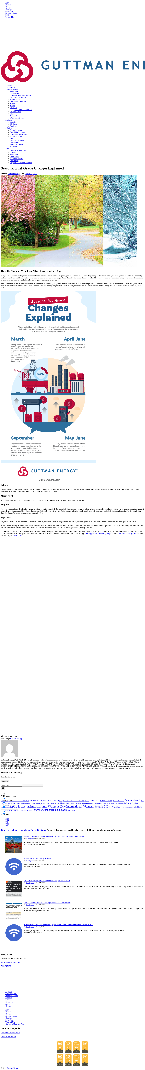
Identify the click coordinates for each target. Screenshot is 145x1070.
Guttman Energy (13, 174)
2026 (7, 819)
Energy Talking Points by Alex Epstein (23, 829)
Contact (8, 7)
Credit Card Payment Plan (14, 1024)
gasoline (99, 803)
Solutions (8, 128)
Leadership (14, 153)
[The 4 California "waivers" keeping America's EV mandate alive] (13, 919)
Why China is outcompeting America (37, 859)
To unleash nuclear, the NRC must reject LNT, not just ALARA (47, 881)
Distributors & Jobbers (18, 97)
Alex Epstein (30, 838)
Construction (14, 93)
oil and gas (124, 807)
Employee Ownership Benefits (21, 163)
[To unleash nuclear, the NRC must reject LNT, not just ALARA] (13, 896)
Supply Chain (20, 810)
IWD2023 (115, 806)
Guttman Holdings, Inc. (18, 150)
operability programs (106, 533)
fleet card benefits (106, 801)
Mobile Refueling (16, 136)
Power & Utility (15, 112)
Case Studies (14, 142)
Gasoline (13, 122)
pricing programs (92, 533)
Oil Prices (138, 807)
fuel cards (71, 803)
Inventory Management (18, 134)
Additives (13, 126)
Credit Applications (17, 140)
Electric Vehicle (67, 801)
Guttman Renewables (8, 1037)
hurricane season (119, 803)
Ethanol (87, 801)
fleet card (94, 800)
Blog (7, 3)
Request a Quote (11, 13)
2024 (7, 823)
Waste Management (17, 118)
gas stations (111, 803)
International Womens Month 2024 (88, 806)
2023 (7, 825)
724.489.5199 (17, 536)
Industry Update (131, 803)
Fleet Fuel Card (11, 87)
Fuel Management (81, 803)
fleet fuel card (132, 800)
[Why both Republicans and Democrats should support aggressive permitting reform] (13, 852)
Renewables (9, 17)
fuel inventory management (127, 533)
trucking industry (58, 809)
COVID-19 (26, 801)
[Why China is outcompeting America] (13, 874)
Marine (12, 104)
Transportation (15, 116)
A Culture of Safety (17, 159)
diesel (60, 801)
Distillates (13, 124)
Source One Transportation (10, 1033)
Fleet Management (38, 803)
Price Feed (9, 11)
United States (71, 810)
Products (8, 120)
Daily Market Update (48, 800)
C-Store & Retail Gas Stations (20, 95)
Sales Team (14, 155)
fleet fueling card (25, 803)
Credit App (9, 9)
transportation (41, 809)
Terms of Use (10, 1022)
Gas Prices (105, 803)
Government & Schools (18, 102)
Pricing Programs (16, 130)
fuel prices (92, 803)
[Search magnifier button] (3, 788)
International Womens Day (48, 806)
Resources (9, 138)
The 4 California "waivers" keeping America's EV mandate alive (47, 903)
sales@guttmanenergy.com (10, 962)
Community (14, 161)
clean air (20, 801)
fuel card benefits (60, 803)
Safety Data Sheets (16, 144)
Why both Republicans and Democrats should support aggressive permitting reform (54, 836)
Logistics (8, 85)
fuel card (50, 803)
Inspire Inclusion (19, 806)
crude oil (33, 800)
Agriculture (14, 91)
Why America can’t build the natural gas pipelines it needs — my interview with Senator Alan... (58, 925)
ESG (7, 15)
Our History (14, 157)
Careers (8, 5)
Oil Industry (130, 807)
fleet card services (118, 801)
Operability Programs (17, 132)
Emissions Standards (76, 801)
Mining (12, 106)
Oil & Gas (13, 108)
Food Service (14, 99)
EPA (83, 801)
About (7, 148)
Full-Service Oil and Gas (23, 110)
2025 (7, 821)
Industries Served (11, 89)
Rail (11, 114)
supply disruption (29, 810)
